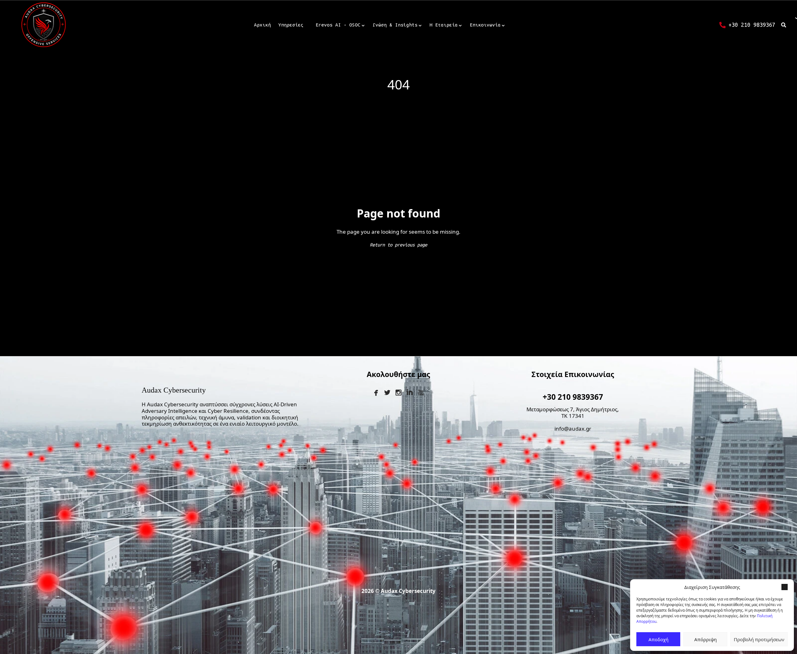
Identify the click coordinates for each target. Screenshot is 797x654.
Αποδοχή (658, 639)
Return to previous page (398, 244)
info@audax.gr (572, 428)
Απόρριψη (705, 639)
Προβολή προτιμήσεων (759, 639)
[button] (784, 587)
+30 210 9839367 (573, 397)
